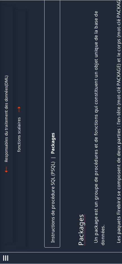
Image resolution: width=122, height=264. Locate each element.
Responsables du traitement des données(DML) (6, 119)
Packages (53, 143)
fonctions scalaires (19, 134)
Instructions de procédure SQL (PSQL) (53, 202)
